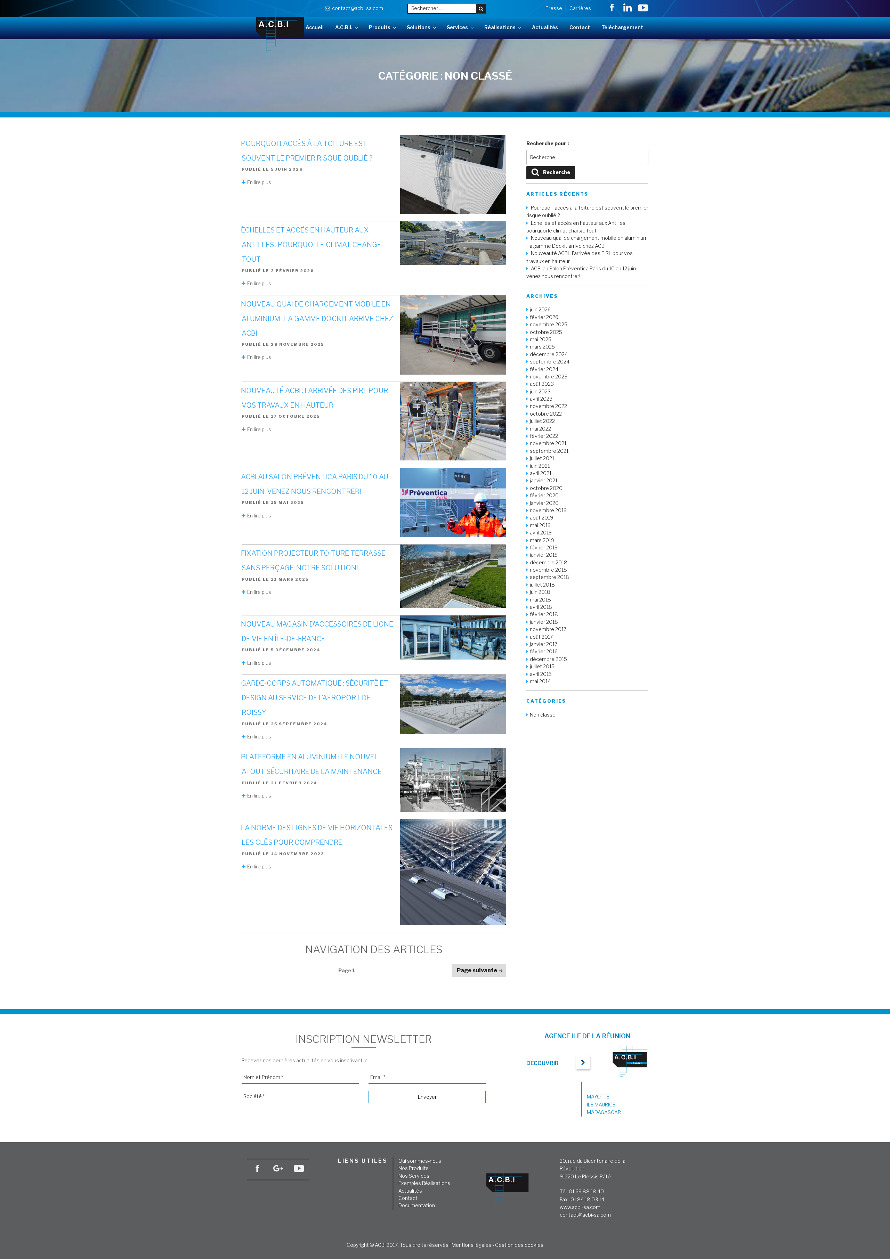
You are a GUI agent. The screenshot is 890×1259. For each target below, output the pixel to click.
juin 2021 (540, 466)
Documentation (416, 1205)
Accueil (315, 27)
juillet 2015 (542, 666)
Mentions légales (471, 1245)
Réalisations (500, 27)
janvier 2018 (544, 622)
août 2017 (541, 637)
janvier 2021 (543, 480)
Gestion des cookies (519, 1245)
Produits (379, 27)
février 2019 (544, 547)
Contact (579, 27)
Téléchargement (622, 27)
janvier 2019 (544, 555)
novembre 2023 (548, 376)
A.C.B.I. (344, 27)
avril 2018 (541, 607)
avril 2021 (540, 473)
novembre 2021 (548, 443)
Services (457, 27)
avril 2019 (541, 533)
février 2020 (544, 495)
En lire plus (259, 182)
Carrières (580, 8)
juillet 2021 (542, 458)
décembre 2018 (548, 562)
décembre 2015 (548, 659)
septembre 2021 (549, 451)
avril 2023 (541, 399)
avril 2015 (541, 674)
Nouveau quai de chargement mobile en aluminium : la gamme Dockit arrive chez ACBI (317, 318)
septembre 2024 (549, 362)
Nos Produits (413, 1168)
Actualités (545, 27)
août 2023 (542, 384)
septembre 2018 (549, 577)
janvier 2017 (543, 644)
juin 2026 (540, 309)
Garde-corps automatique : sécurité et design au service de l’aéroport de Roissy (314, 698)
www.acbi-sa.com (580, 1207)
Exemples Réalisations (424, 1183)
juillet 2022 (542, 421)
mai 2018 (540, 600)
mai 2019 (540, 525)
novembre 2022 (548, 406)
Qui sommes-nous (419, 1161)
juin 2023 (540, 391)
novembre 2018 (548, 570)
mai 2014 (540, 681)
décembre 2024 (549, 354)
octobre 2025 (546, 332)
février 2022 (544, 436)
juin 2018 (540, 592)
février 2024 (544, 369)
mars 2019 (542, 540)
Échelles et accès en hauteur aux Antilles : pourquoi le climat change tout (311, 244)
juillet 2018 (542, 585)
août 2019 (541, 518)
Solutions (418, 27)
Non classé (543, 715)
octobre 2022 (546, 414)
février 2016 (544, 651)
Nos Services (413, 1176)
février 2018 (544, 614)
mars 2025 (542, 347)
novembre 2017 (548, 629)
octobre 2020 (546, 488)
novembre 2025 (548, 324)
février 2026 (544, 317)
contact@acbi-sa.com (356, 8)
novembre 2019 (548, 510)
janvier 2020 (544, 503)
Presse (553, 8)
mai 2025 (540, 339)
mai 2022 (540, 429)
